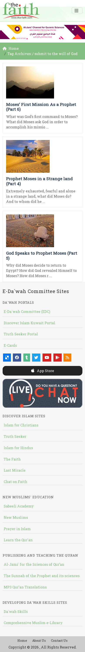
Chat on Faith (15, 481)
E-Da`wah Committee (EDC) (27, 311)
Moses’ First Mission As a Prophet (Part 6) (41, 107)
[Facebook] (17, 358)
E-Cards (10, 345)
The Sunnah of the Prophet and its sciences (42, 575)
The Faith (12, 459)
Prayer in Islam (17, 528)
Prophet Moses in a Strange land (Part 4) (39, 181)
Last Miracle (15, 470)
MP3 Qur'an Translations (25, 587)
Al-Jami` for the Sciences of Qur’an (34, 564)
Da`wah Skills (16, 611)
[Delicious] (7, 358)
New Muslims (16, 517)
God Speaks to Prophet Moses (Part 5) (41, 255)
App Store (45, 370)
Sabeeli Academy (19, 506)
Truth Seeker (15, 436)
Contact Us (59, 640)
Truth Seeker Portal (21, 334)
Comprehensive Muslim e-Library (33, 622)
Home (22, 640)
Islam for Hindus (18, 447)
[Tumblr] (26, 358)
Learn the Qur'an (18, 540)
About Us (39, 640)
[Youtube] (46, 358)
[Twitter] (36, 358)
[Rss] (67, 358)
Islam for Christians (21, 425)
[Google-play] (57, 358)
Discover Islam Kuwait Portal (29, 323)
